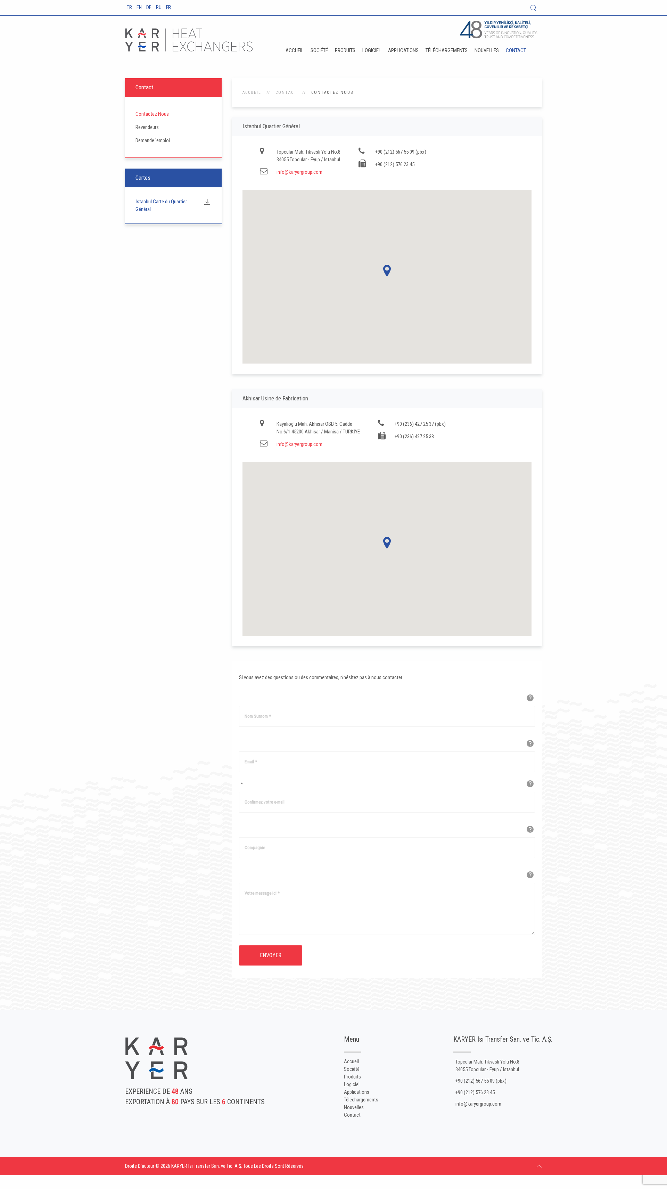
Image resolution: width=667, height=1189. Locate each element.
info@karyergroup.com (299, 172)
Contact (516, 50)
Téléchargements (447, 50)
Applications (403, 50)
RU (159, 7)
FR (168, 7)
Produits (345, 50)
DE (149, 7)
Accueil (295, 50)
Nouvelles (487, 50)
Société (319, 50)
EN (140, 7)
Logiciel (371, 50)
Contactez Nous (152, 114)
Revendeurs (147, 127)
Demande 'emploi (152, 140)
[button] (387, 271)
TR (130, 7)
